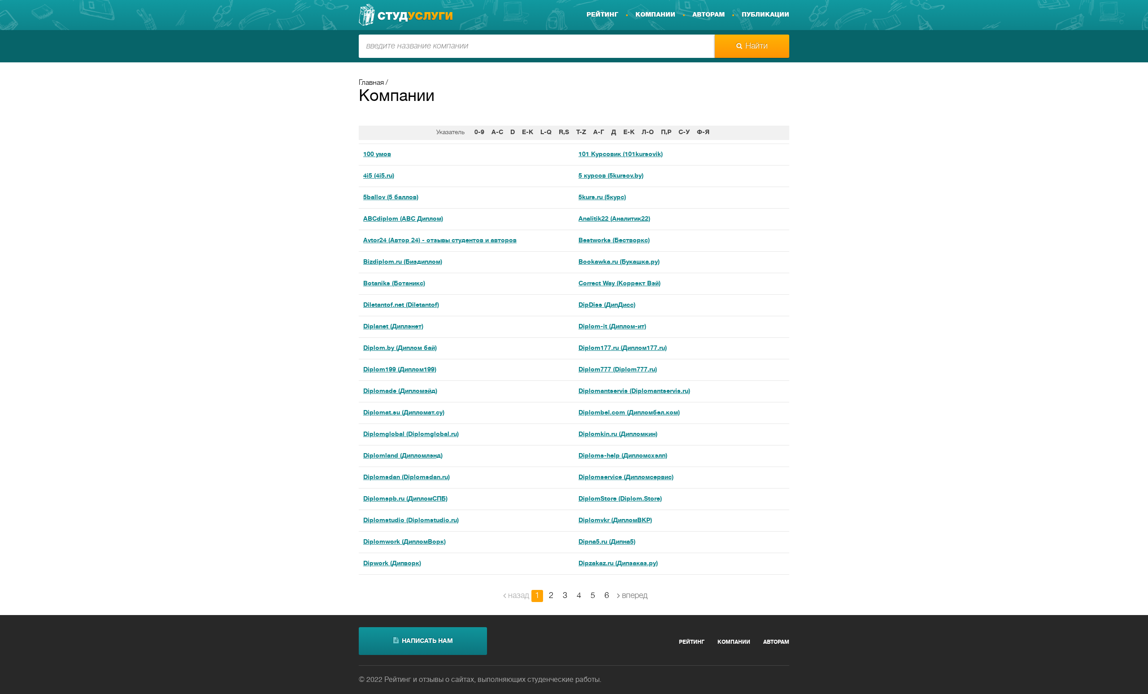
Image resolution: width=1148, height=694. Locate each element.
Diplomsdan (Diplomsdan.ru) (406, 477)
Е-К (629, 132)
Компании (655, 14)
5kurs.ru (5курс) (602, 198)
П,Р (666, 132)
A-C (497, 132)
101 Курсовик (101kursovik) (620, 154)
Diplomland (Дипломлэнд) (403, 456)
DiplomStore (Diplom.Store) (620, 499)
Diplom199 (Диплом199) (399, 370)
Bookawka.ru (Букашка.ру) (619, 262)
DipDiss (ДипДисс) (606, 305)
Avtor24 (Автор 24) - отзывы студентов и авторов (440, 241)
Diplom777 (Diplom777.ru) (617, 370)
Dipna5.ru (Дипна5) (606, 542)
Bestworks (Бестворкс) (614, 241)
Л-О (648, 132)
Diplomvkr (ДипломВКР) (615, 521)
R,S (564, 132)
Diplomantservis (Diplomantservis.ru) (634, 391)
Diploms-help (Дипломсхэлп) (622, 456)
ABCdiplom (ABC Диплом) (403, 219)
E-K (527, 132)
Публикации (765, 14)
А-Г (598, 132)
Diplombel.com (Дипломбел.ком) (629, 413)
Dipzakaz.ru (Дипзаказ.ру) (618, 564)
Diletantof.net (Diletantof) (401, 305)
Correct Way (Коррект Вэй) (619, 284)
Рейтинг (602, 14)
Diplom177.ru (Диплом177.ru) (622, 348)
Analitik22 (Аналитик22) (614, 219)
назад (518, 595)
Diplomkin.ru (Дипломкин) (617, 434)
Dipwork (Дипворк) (392, 564)
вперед (635, 595)
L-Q (546, 132)
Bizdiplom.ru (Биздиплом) (402, 262)
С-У (684, 132)
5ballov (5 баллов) (390, 198)
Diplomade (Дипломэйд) (400, 391)
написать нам (427, 641)
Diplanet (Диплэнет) (393, 327)
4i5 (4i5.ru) (378, 176)
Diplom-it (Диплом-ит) (612, 327)
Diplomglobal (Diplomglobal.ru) (411, 434)
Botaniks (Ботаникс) (394, 284)
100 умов (377, 154)
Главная (371, 83)
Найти (756, 46)
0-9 (479, 132)
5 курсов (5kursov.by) (611, 176)
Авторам (708, 14)
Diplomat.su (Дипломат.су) (403, 413)
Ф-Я (703, 132)
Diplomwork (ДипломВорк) (404, 542)
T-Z (581, 132)
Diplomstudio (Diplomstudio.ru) (411, 521)
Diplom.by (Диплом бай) (400, 348)
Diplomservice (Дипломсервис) (626, 477)
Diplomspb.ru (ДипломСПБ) (405, 499)
